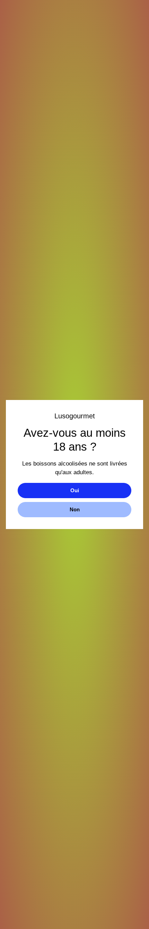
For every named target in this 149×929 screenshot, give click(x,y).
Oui (74, 490)
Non (75, 509)
